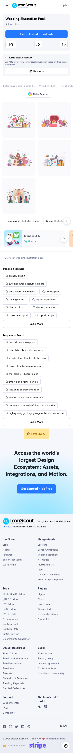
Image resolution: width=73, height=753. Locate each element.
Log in (63, 5)
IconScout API (10, 623)
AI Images (43, 559)
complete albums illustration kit (26, 350)
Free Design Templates (50, 579)
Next (64, 238)
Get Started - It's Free (36, 488)
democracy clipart (46, 307)
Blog (5, 544)
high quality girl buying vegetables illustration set (36, 413)
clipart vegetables (45, 299)
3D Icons (42, 544)
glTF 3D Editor (11, 599)
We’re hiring (9, 564)
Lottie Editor (9, 609)
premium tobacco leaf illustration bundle (32, 405)
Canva (41, 599)
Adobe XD (43, 619)
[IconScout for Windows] (45, 707)
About (6, 549)
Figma (41, 594)
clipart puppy (46, 315)
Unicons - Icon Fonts (49, 574)
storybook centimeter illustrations (27, 358)
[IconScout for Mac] (39, 707)
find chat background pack (24, 389)
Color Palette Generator (16, 638)
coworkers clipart (18, 315)
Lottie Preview (11, 633)
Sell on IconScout (12, 559)
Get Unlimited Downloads (36, 34)
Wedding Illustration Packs (48, 85)
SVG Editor (9, 604)
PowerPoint (44, 604)
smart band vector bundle (23, 381)
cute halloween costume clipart (26, 283)
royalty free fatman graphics (25, 366)
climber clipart (17, 307)
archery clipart (17, 275)
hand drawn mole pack (22, 342)
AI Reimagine (10, 619)
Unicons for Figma (48, 614)
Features (7, 554)
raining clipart (17, 299)
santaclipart (52, 291)
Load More (36, 324)
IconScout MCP (11, 628)
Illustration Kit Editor (14, 594)
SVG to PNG (9, 614)
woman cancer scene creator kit (26, 397)
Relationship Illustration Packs (26, 85)
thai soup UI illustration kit (23, 373)
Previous (8, 238)
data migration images (22, 291)
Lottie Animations (48, 549)
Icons (40, 569)
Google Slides (45, 609)
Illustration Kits (46, 564)
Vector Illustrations (48, 554)
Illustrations (8, 85)
